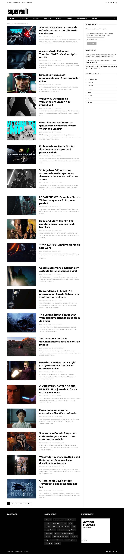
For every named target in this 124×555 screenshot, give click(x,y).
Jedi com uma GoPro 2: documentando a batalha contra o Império (59, 341)
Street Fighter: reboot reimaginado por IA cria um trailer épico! (59, 78)
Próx (27, 504)
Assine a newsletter (27, 2)
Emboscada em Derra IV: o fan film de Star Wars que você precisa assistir (57, 149)
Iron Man (60, 530)
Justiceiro (49, 533)
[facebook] (108, 2)
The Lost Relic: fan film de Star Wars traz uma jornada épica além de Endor (59, 317)
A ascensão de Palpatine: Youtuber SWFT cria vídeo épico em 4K (58, 54)
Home (9, 2)
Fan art (36, 18)
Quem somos (16, 2)
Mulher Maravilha (67, 533)
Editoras (23, 18)
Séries (94, 18)
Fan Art (90, 85)
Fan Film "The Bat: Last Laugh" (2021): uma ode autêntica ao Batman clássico (57, 365)
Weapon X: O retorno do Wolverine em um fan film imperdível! (55, 101)
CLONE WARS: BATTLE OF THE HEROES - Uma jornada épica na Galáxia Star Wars (58, 389)
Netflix (48, 536)
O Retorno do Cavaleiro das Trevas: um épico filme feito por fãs (58, 483)
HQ (89, 99)
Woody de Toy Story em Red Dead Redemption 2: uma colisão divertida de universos (59, 460)
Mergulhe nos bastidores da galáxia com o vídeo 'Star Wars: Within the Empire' (57, 125)
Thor (64, 540)
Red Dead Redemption (60, 536)
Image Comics (50, 530)
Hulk (73, 526)
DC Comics (71, 520)
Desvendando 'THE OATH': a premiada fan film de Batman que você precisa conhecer (59, 294)
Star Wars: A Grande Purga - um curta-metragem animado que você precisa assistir (58, 436)
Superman (49, 540)
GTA (70, 523)
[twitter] (113, 2)
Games (69, 18)
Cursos (90, 82)
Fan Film (90, 89)
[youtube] (116, 2)
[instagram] (111, 2)
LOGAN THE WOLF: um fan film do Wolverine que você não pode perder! (59, 200)
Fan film (47, 18)
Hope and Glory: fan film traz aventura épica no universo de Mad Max (57, 224)
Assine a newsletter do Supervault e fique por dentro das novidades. (100, 34)
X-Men (57, 543)
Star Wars (74, 536)
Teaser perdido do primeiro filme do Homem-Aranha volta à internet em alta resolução (101, 56)
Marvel (57, 533)
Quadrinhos (82, 18)
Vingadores (72, 540)
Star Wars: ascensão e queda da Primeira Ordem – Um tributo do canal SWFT (58, 30)
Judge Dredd (71, 530)
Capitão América (59, 520)
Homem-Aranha (64, 526)
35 (21, 504)
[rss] (106, 2)
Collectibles (92, 79)
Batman (48, 520)
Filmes (58, 18)
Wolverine (49, 543)
